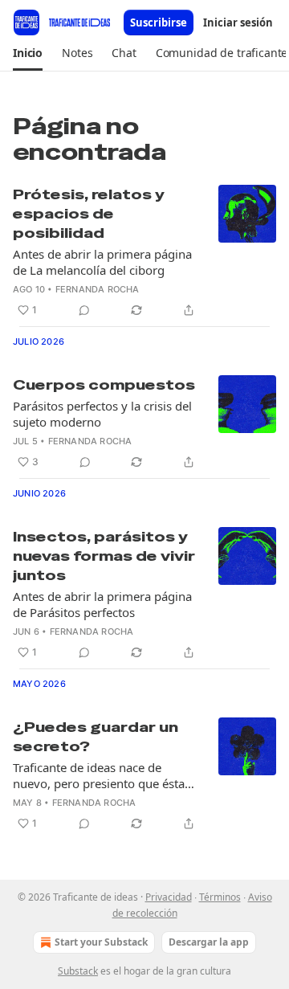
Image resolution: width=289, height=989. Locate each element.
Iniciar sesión (238, 22)
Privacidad (168, 897)
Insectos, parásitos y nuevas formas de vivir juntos (104, 556)
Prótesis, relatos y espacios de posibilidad (89, 214)
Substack (78, 971)
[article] (144, 252)
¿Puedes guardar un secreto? (95, 736)
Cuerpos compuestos (104, 385)
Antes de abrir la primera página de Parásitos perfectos (102, 604)
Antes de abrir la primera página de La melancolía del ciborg (102, 262)
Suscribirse (158, 22)
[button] (27, 53)
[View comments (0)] (84, 310)
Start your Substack (101, 942)
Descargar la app (209, 942)
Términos (220, 897)
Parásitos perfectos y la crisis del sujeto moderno (102, 414)
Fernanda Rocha (97, 289)
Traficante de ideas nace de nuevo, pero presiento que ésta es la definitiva (99, 775)
